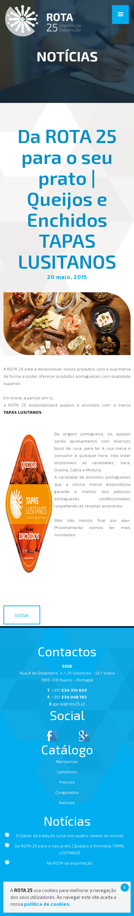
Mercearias (67, 761)
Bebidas (67, 802)
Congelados (67, 792)
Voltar (21, 615)
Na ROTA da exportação (70, 862)
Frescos (67, 781)
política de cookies (46, 904)
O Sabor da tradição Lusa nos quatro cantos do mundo (70, 835)
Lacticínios (67, 771)
